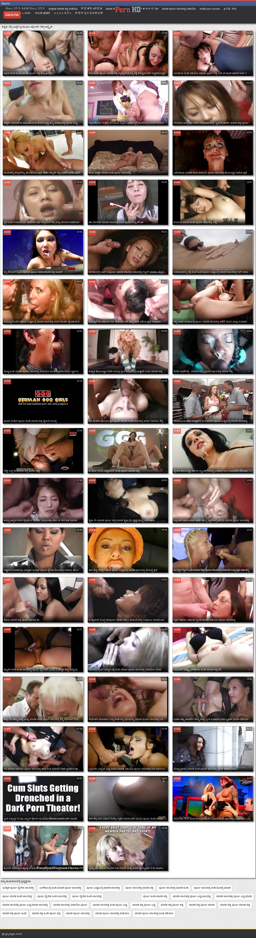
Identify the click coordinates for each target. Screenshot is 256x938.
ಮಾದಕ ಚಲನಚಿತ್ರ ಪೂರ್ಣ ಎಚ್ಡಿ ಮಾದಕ (234, 896)
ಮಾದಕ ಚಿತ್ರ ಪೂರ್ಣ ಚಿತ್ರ (172, 904)
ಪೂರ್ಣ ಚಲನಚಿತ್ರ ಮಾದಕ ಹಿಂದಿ (173, 887)
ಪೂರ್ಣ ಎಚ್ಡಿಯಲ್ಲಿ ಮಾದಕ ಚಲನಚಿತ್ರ (103, 887)
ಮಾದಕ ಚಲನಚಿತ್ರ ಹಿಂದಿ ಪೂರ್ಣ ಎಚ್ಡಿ (110, 904)
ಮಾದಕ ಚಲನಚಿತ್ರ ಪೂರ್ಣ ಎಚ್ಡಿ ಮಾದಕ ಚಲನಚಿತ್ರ (25, 904)
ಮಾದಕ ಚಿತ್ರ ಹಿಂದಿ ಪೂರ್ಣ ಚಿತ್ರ (46, 913)
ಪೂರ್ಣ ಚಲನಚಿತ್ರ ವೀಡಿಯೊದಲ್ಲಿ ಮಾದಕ (212, 887)
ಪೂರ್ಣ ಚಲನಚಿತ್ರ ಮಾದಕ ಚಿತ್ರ (139, 887)
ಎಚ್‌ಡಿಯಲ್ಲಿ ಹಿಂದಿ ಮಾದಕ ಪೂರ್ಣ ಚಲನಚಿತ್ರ (60, 887)
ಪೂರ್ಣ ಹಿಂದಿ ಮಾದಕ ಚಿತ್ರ (155, 896)
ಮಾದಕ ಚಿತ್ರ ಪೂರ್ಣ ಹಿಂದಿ (14, 913)
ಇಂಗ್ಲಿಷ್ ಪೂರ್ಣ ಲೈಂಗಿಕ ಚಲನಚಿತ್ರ (18, 887)
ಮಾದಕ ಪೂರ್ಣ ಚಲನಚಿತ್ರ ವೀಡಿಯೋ (112, 913)
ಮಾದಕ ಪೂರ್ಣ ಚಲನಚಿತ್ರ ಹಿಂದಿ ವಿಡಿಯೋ (154, 913)
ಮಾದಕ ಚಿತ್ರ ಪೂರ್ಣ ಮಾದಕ (202, 904)
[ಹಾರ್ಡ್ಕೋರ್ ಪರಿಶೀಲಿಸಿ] (128, 14)
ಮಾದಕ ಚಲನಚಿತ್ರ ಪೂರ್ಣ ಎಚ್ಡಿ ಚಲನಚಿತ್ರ (192, 896)
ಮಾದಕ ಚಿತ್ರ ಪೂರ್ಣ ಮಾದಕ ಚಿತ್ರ (235, 904)
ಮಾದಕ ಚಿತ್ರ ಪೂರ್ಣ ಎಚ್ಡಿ (143, 904)
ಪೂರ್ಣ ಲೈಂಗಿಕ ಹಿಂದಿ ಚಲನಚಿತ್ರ (52, 896)
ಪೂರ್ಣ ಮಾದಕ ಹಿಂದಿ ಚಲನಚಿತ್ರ (17, 896)
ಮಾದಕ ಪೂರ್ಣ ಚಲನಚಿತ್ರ (78, 913)
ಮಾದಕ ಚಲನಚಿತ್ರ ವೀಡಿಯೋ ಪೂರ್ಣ (70, 904)
